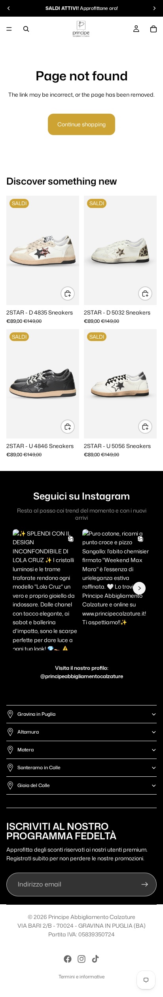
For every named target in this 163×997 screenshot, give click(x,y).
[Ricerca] (26, 29)
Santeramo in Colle (39, 767)
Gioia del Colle (33, 785)
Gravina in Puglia (36, 714)
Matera (25, 749)
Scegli (74, 293)
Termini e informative (81, 976)
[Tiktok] (95, 959)
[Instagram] (81, 959)
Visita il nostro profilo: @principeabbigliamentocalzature (81, 672)
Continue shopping (81, 124)
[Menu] (9, 29)
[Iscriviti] (144, 884)
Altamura (28, 731)
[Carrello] (153, 29)
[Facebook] (67, 959)
